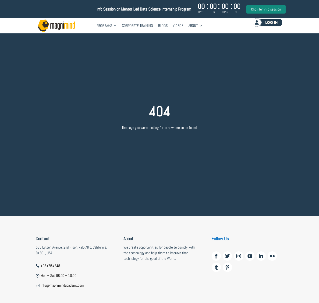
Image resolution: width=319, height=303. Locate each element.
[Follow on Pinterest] (227, 267)
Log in (267, 22)
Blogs (163, 25)
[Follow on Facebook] (216, 256)
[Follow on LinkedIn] (261, 256)
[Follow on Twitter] (227, 256)
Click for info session (266, 9)
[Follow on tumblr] (216, 267)
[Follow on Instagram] (238, 256)
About (193, 25)
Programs (104, 25)
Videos (178, 25)
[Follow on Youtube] (250, 256)
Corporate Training (137, 25)
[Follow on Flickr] (272, 256)
